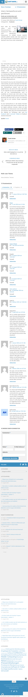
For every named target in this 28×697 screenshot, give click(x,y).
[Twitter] (23, 465)
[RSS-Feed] (26, 465)
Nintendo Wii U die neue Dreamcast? (14, 529)
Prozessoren (5, 665)
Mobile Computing (8, 657)
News (2, 7)
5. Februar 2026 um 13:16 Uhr (19, 387)
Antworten (13, 198)
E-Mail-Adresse (19, 447)
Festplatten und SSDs (18, 651)
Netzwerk (19, 659)
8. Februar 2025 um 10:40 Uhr (19, 302)
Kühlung (16, 655)
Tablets (20, 669)
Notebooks (10, 661)
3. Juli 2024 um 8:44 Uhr (17, 245)
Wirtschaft (5, 671)
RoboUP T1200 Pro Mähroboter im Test (15, 546)
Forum (7, 118)
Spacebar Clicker (6, 522)
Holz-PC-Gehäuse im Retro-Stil (14, 534)
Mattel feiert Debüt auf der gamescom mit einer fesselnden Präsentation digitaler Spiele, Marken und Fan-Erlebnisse (13, 637)
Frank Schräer (18, 20)
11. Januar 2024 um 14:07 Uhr (19, 194)
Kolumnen (25, 653)
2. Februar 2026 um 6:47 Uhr (18, 368)
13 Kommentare (21, 7)
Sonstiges (8, 7)
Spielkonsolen (13, 669)
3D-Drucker (3, 649)
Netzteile (12, 659)
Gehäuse (10, 653)
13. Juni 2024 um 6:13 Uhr (18, 204)
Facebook (11, 22)
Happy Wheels (13, 244)
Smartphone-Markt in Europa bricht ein (16, 517)
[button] (9, 129)
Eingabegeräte (6, 651)
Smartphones (6, 667)
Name (5, 447)
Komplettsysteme (7, 655)
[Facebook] (20, 465)
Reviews (13, 665)
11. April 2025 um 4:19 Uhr (18, 312)
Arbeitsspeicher (10, 649)
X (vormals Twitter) (14, 114)
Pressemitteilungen (10, 663)
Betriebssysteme (20, 649)
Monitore (19, 657)
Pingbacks (18, 187)
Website (5, 452)
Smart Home (20, 665)
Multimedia (5, 659)
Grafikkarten (18, 653)
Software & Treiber (18, 667)
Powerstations (18, 661)
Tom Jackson (13, 289)
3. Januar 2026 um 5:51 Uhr (18, 343)
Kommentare (7, 187)
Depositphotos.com (14, 688)
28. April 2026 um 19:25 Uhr (18, 411)
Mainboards (22, 655)
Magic (11, 203)
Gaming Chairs (4, 653)
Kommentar (6, 432)
